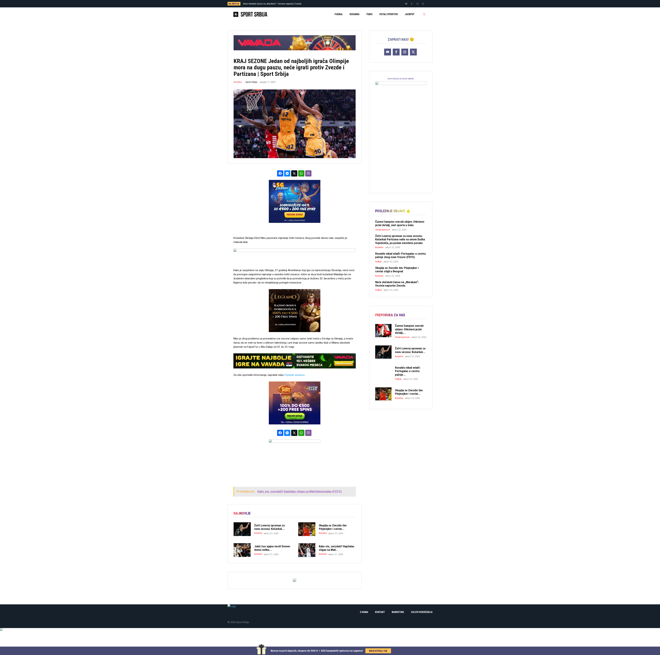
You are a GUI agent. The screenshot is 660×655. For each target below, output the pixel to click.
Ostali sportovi (382, 230)
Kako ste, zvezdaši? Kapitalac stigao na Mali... (336, 548)
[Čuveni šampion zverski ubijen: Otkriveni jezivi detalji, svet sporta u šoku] (383, 330)
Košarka (238, 82)
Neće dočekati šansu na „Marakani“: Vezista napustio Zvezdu (397, 283)
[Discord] (406, 4)
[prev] (336, 4)
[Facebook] (411, 4)
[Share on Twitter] (294, 173)
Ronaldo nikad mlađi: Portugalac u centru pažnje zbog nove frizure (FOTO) (400, 255)
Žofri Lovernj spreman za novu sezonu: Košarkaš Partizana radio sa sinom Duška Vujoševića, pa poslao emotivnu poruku (400, 239)
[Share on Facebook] (280, 173)
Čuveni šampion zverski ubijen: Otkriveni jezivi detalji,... (409, 329)
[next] (341, 4)
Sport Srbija (251, 82)
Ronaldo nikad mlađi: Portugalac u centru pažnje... (407, 371)
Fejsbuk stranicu (294, 375)
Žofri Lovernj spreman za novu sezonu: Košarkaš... (269, 527)
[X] (423, 4)
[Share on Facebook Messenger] (287, 173)
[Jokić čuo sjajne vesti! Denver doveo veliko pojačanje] (242, 550)
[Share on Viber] (308, 173)
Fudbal (378, 262)
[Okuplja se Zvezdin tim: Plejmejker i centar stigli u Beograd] (306, 529)
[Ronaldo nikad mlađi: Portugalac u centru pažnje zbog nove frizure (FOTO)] (383, 372)
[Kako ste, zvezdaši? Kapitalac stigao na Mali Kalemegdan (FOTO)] (306, 550)
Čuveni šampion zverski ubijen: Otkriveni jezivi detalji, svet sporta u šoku (277, 4)
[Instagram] (417, 4)
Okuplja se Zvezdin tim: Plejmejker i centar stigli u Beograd (397, 269)
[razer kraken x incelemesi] (330, 629)
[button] (424, 14)
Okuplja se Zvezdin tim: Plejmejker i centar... (333, 527)
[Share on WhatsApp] (301, 173)
